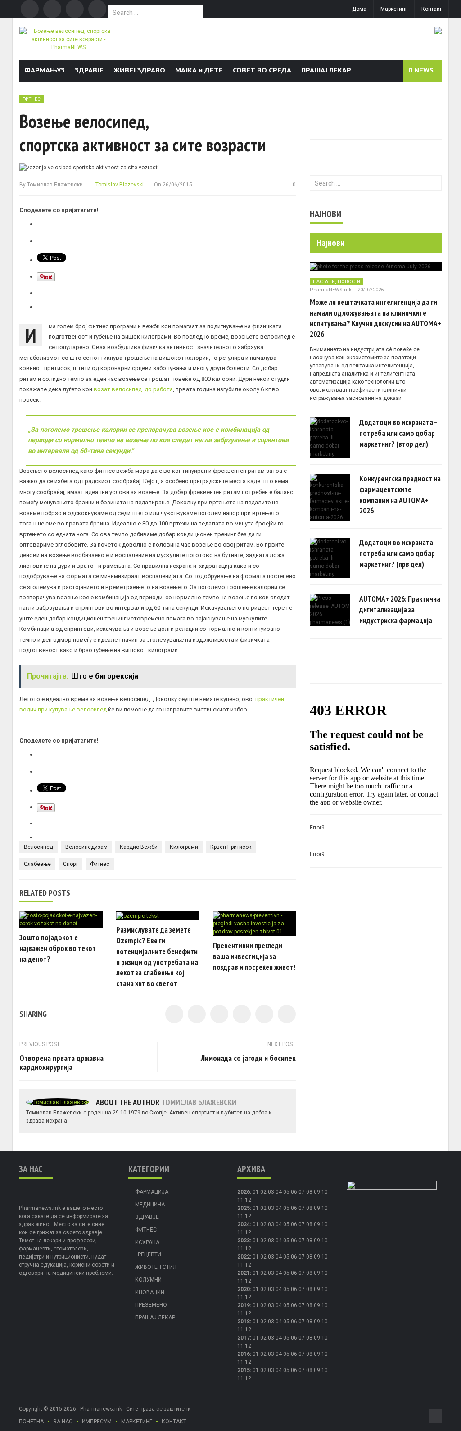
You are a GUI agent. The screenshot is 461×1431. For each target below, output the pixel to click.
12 (248, 1216)
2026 (243, 1192)
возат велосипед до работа (133, 389)
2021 (243, 1273)
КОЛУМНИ (148, 1280)
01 (256, 1192)
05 (286, 1192)
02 (263, 1192)
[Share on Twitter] (197, 1014)
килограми (184, 847)
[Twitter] (52, 9)
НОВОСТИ (349, 281)
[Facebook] (30, 9)
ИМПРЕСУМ (97, 1421)
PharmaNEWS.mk (331, 290)
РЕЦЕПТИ (149, 1254)
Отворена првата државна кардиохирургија (61, 1062)
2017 (243, 1338)
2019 (243, 1305)
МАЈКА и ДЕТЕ (199, 70)
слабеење (37, 864)
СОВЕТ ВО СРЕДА (262, 70)
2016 (243, 1354)
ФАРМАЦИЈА (151, 1192)
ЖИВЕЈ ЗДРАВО (139, 70)
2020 (243, 1289)
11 (240, 1216)
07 (301, 1192)
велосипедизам (86, 847)
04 (279, 1192)
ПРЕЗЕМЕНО (151, 1305)
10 (324, 1208)
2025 (243, 1208)
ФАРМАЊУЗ (44, 70)
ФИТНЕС (32, 99)
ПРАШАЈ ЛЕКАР (326, 70)
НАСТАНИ (324, 281)
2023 (243, 1240)
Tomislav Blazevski (119, 184)
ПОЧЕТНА (31, 1421)
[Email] (75, 9)
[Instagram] (97, 9)
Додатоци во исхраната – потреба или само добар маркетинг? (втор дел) (398, 433)
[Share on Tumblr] (242, 1014)
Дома (359, 9)
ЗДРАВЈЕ (89, 70)
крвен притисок (230, 847)
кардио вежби (139, 847)
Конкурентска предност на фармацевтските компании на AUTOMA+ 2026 (400, 495)
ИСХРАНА (147, 1242)
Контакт (431, 9)
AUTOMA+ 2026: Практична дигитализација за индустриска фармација (399, 609)
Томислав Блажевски (55, 184)
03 (271, 1192)
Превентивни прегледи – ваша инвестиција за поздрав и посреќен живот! (254, 956)
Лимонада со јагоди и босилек (248, 1058)
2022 (243, 1257)
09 (317, 1208)
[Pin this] (287, 1014)
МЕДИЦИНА (150, 1204)
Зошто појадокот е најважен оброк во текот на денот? (57, 948)
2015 (243, 1370)
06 (294, 1192)
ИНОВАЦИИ (149, 1292)
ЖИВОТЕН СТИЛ (155, 1267)
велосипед (38, 847)
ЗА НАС (62, 1421)
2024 (243, 1224)
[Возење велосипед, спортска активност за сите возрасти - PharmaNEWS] (68, 39)
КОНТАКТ (174, 1421)
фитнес (99, 864)
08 (309, 1208)
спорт (70, 864)
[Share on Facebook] (174, 1014)
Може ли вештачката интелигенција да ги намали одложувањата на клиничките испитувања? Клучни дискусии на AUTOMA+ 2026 (375, 318)
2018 (243, 1321)
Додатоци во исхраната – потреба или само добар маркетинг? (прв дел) (398, 553)
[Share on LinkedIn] (219, 1014)
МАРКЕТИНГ (136, 1421)
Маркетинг (393, 9)
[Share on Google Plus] (264, 1014)
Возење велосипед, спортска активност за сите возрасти (142, 132)
